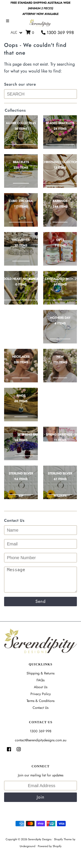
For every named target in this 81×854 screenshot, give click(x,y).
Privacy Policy (40, 693)
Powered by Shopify (50, 846)
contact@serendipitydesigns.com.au (40, 740)
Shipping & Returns (40, 673)
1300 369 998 (59, 32)
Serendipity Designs (39, 839)
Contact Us (40, 707)
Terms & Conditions (40, 700)
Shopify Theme (63, 839)
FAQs (40, 680)
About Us (40, 687)
